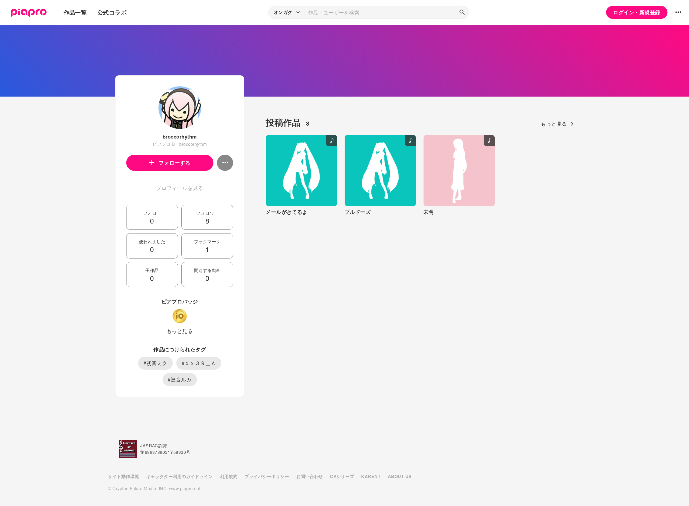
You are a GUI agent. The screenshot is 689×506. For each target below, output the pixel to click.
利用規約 (229, 476)
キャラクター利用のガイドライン (179, 476)
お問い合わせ (309, 476)
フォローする (174, 162)
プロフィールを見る (179, 187)
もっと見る (180, 330)
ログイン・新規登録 (636, 12)
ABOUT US (400, 476)
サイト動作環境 (123, 476)
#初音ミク (155, 362)
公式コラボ (112, 12)
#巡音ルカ (179, 379)
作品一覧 (75, 12)
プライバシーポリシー (267, 476)
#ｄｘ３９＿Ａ (199, 362)
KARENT (371, 476)
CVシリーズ (342, 476)
